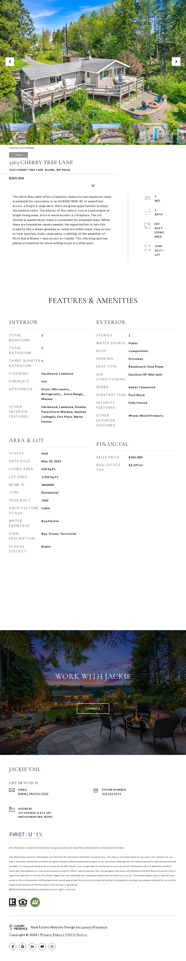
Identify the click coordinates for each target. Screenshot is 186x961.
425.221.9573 (111, 793)
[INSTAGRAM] (52, 946)
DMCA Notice (76, 935)
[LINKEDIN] (32, 946)
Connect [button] (93, 708)
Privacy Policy (51, 935)
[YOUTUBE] (42, 946)
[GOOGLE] (22, 946)
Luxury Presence (94, 927)
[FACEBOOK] (12, 946)
